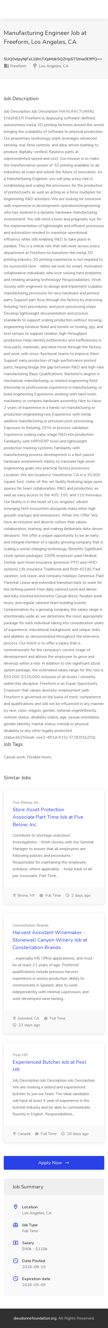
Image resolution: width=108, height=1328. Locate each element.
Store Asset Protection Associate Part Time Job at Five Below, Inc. (48, 817)
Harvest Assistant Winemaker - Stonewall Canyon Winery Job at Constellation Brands (50, 940)
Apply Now (50, 1163)
